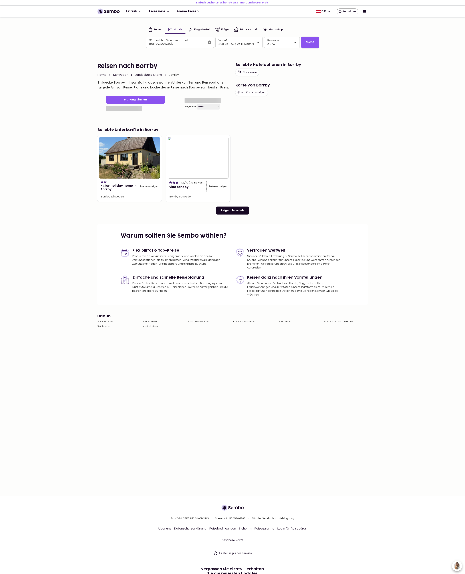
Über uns (164, 528)
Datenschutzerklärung (190, 528)
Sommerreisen (105, 321)
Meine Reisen (188, 11)
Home (102, 75)
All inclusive (250, 72)
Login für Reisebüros (292, 528)
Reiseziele (157, 11)
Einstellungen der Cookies (235, 553)
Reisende (273, 40)
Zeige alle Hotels (232, 210)
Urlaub (131, 11)
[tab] (155, 30)
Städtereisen (104, 326)
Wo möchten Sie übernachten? (168, 40)
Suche (310, 42)
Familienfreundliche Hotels (338, 321)
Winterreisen (150, 321)
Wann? (223, 40)
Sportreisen (284, 321)
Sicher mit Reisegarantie (256, 528)
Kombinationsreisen (244, 321)
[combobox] (177, 44)
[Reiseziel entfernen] (209, 42)
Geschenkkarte (232, 540)
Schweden (120, 75)
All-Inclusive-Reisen (198, 321)
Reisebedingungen (222, 528)
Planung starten (135, 99)
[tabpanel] (232, 42)
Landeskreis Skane (148, 75)
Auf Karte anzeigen (253, 92)
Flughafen (190, 106)
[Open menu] (365, 11)
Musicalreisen (150, 326)
